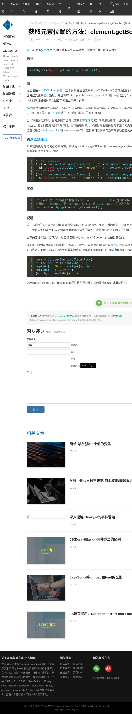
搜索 (117, 4)
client (45, 50)
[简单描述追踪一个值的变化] (46, 454)
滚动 (87, 120)
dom (29, 108)
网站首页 (9, 36)
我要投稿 (15, 137)
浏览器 (35, 139)
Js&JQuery (55, 23)
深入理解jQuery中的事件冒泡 (92, 517)
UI (69, 7)
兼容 (43, 139)
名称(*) (74, 345)
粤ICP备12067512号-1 (66, 709)
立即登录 (65, 676)
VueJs (15, 56)
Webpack (7, 76)
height (116, 95)
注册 (112, 11)
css (58, 112)
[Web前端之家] (8, 26)
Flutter (6, 80)
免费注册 (78, 676)
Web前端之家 (67, 316)
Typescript (8, 64)
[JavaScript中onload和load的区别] (46, 588)
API (32, 224)
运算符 (115, 245)
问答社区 (9, 115)
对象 (60, 90)
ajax (16, 76)
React (5, 60)
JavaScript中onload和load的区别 (96, 577)
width (104, 95)
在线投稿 (78, 668)
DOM (47, 90)
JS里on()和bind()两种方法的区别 (95, 539)
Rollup (6, 72)
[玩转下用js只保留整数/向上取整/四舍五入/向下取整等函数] (46, 491)
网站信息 (78, 664)
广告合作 (65, 668)
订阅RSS (78, 672)
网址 (73, 358)
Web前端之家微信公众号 (96, 668)
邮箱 (73, 352)
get (28, 50)
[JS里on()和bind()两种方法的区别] (46, 550)
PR (126, 249)
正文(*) (30, 372)
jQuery (6, 56)
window (45, 130)
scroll (54, 130)
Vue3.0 (14, 60)
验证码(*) (75, 366)
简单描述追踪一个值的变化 (90, 444)
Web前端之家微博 (108, 668)
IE (102, 90)
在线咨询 (65, 672)
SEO (6, 108)
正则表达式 (8, 68)
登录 (125, 4)
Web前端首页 (37, 23)
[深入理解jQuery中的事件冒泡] (46, 516)
